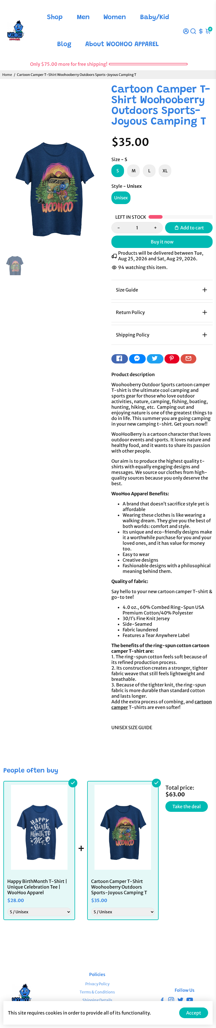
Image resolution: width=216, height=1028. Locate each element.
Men (83, 17)
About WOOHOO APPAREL (122, 44)
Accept (193, 1013)
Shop (55, 17)
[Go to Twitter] (155, 358)
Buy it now (162, 242)
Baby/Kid (154, 17)
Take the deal (186, 806)
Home (7, 75)
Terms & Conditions (97, 992)
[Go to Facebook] (119, 358)
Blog (64, 44)
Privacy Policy (97, 984)
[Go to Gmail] (188, 358)
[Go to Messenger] (137, 358)
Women (115, 17)
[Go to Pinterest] (172, 358)
